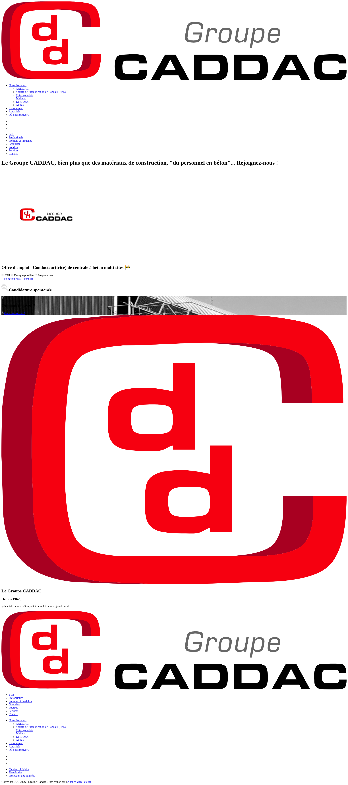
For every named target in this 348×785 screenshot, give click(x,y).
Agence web (79, 781)
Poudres (13, 147)
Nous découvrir (17, 85)
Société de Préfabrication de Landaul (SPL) (41, 91)
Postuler (28, 278)
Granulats (14, 143)
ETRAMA (22, 101)
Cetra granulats (24, 95)
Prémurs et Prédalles (20, 140)
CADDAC (22, 88)
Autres (20, 104)
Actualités (14, 111)
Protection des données (22, 775)
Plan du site (15, 772)
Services (13, 150)
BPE (11, 134)
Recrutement (16, 108)
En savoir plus (12, 278)
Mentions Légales (19, 769)
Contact (13, 153)
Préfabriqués (16, 137)
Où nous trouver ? (19, 114)
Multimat (21, 98)
